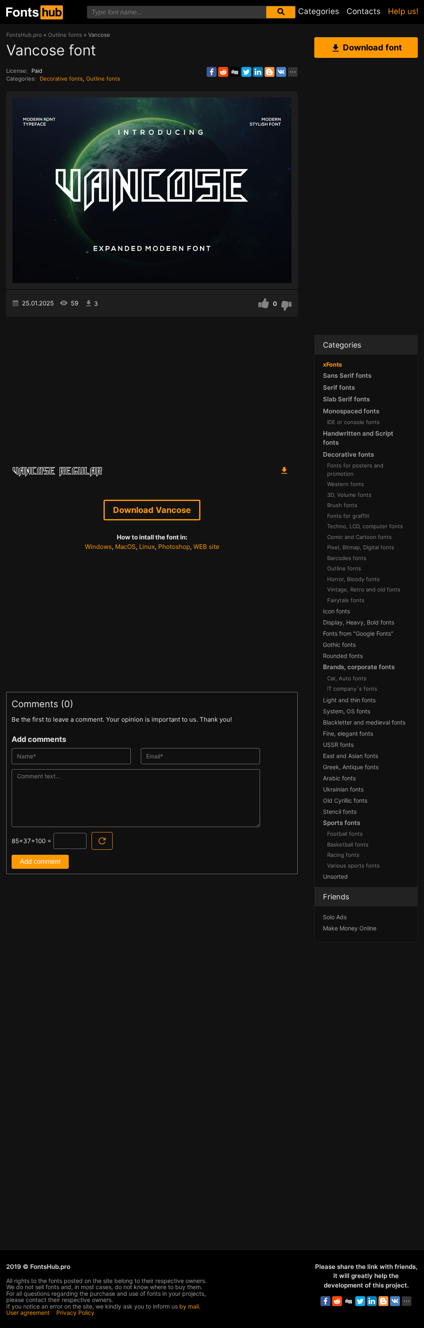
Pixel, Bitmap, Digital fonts (360, 547)
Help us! (403, 11)
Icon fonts (336, 611)
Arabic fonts (339, 778)
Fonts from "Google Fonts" (358, 633)
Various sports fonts (353, 865)
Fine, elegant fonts (348, 733)
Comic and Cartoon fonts (359, 537)
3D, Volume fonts (349, 494)
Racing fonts (343, 854)
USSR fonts (338, 744)
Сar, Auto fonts (346, 678)
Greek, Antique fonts (350, 766)
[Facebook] (212, 72)
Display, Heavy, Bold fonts (358, 622)
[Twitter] (246, 72)
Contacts (364, 11)
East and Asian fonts (350, 755)
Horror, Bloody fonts (353, 579)
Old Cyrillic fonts (345, 800)
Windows (98, 547)
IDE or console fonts (353, 422)
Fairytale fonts (345, 600)
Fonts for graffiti (348, 516)
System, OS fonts (346, 711)
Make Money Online (349, 928)
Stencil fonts (340, 811)
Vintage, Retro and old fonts (363, 589)
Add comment (40, 861)
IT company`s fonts (352, 688)
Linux (147, 547)
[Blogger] (270, 72)
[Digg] (235, 72)
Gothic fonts (339, 644)
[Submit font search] (280, 12)
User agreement (28, 1312)
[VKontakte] (281, 72)
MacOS (125, 547)
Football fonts (345, 833)
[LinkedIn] (258, 72)
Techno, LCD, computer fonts (365, 526)
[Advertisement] (152, 387)
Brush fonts (342, 505)
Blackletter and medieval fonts (364, 722)
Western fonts (345, 484)
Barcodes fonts (346, 558)
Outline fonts (103, 78)
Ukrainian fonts (343, 789)
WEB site (206, 547)
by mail (189, 1306)
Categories (318, 11)
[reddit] (223, 72)
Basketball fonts (348, 844)
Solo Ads (335, 916)
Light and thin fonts (349, 699)
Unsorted (335, 876)
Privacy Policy (75, 1312)
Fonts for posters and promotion (355, 469)
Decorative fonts (61, 78)
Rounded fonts (343, 655)
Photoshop (174, 547)
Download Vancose (152, 510)
